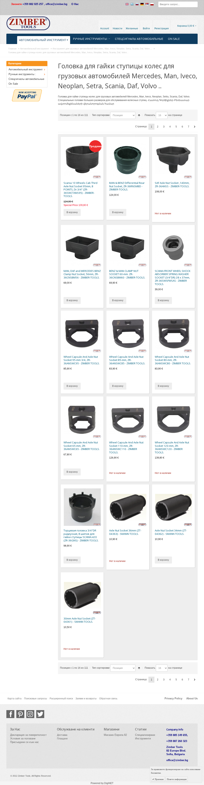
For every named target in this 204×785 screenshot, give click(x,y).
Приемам (159, 779)
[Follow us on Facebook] (10, 714)
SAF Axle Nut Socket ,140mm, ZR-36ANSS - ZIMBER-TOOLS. (172, 184)
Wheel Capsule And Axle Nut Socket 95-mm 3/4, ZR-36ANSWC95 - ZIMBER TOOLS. (82, 360)
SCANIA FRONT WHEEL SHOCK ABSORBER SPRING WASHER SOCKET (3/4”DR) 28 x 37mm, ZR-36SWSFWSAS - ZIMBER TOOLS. (172, 277)
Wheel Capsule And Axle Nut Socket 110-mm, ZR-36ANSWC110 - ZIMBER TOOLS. (126, 447)
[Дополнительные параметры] (27, 91)
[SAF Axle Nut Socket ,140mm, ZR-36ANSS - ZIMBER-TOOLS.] (173, 159)
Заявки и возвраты (86, 698)
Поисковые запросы (35, 698)
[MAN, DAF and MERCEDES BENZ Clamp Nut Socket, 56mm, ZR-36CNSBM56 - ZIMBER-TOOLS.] (82, 247)
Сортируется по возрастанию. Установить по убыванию (139, 115)
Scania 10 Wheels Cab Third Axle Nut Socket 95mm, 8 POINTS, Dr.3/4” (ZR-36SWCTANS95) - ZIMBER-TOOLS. (80, 189)
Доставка (62, 735)
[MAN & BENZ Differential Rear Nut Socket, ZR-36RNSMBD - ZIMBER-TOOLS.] (128, 159)
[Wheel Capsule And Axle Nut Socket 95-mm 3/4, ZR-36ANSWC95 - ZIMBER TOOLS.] (82, 333)
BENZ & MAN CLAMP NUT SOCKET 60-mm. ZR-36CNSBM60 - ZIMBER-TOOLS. (127, 274)
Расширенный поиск (61, 698)
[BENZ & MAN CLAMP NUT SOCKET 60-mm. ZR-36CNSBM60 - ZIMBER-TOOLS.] (128, 247)
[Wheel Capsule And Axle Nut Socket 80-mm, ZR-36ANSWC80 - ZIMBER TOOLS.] (173, 333)
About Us (192, 698)
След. (195, 127)
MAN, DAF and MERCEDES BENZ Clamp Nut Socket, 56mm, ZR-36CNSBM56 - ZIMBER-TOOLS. (82, 274)
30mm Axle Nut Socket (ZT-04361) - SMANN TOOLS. (80, 620)
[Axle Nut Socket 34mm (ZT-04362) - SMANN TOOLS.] (173, 507)
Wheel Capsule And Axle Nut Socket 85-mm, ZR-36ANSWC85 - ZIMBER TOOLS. (127, 360)
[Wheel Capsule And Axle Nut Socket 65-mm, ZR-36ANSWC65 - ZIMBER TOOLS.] (82, 419)
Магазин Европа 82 (115, 734)
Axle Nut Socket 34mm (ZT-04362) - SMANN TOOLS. (171, 532)
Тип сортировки (101, 115)
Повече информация (176, 779)
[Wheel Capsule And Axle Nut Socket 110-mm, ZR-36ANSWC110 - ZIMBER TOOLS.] (128, 419)
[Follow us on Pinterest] (20, 714)
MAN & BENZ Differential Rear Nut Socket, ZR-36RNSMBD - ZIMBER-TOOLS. (127, 186)
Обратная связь (108, 698)
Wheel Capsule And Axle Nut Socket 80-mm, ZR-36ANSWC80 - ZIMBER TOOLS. (173, 360)
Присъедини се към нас (24, 742)
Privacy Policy (173, 698)
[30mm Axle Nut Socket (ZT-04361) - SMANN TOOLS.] (82, 595)
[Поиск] (195, 4)
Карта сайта (15, 698)
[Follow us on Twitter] (40, 714)
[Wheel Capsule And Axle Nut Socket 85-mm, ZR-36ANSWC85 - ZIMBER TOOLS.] (128, 333)
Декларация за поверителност (28, 734)
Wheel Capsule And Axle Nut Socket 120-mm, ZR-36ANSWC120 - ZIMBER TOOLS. (172, 447)
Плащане (62, 738)
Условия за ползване (22, 738)
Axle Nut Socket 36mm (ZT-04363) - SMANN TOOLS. (125, 532)
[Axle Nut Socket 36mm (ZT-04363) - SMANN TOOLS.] (128, 507)
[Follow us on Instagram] (30, 714)
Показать (150, 115)
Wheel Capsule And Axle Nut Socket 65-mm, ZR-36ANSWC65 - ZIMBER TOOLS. (82, 446)
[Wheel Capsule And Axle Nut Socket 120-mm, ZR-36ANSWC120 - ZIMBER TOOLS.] (173, 419)
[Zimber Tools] (28, 23)
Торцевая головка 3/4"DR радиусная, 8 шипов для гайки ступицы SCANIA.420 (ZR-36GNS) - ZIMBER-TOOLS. (81, 535)
